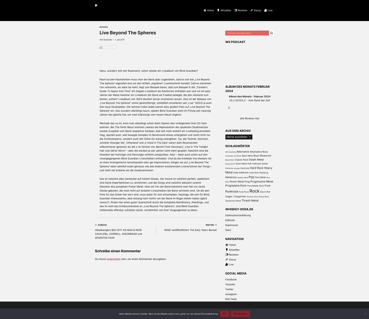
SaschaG (107, 40)
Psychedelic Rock (255, 186)
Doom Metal (241, 163)
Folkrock (256, 163)
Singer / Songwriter (235, 196)
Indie (235, 172)
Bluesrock (265, 155)
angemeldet (114, 259)
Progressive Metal (261, 181)
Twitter (229, 289)
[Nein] (365, 313)
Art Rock (237, 156)
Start (228, 230)
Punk (267, 185)
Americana (229, 156)
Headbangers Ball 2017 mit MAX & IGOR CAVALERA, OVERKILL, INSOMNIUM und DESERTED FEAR (118, 231)
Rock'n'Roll (265, 192)
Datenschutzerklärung (238, 215)
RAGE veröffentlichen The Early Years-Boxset (190, 227)
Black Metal (247, 155)
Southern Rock (252, 197)
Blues (256, 155)
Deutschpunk (230, 164)
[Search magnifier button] (271, 33)
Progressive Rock (235, 185)
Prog (247, 181)
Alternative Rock (259, 151)
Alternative (243, 151)
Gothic (265, 163)
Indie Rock (254, 172)
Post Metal (260, 177)
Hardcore (244, 168)
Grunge (237, 168)
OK (225, 313)
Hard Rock (256, 168)
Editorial (230, 220)
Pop (251, 177)
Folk (250, 163)
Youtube (230, 284)
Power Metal (237, 181)
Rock (254, 191)
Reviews (104, 27)
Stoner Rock (264, 197)
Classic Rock (241, 159)
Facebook (231, 279)
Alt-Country (230, 152)
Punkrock (231, 191)
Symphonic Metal (233, 201)
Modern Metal (242, 178)
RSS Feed (231, 299)
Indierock (244, 172)
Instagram (231, 294)
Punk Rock (244, 192)
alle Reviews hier (249, 118)
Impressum (231, 225)
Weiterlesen (240, 313)
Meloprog (263, 172)
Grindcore (229, 168)
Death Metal (256, 159)
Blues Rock (229, 160)
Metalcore (231, 177)
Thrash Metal (250, 200)
